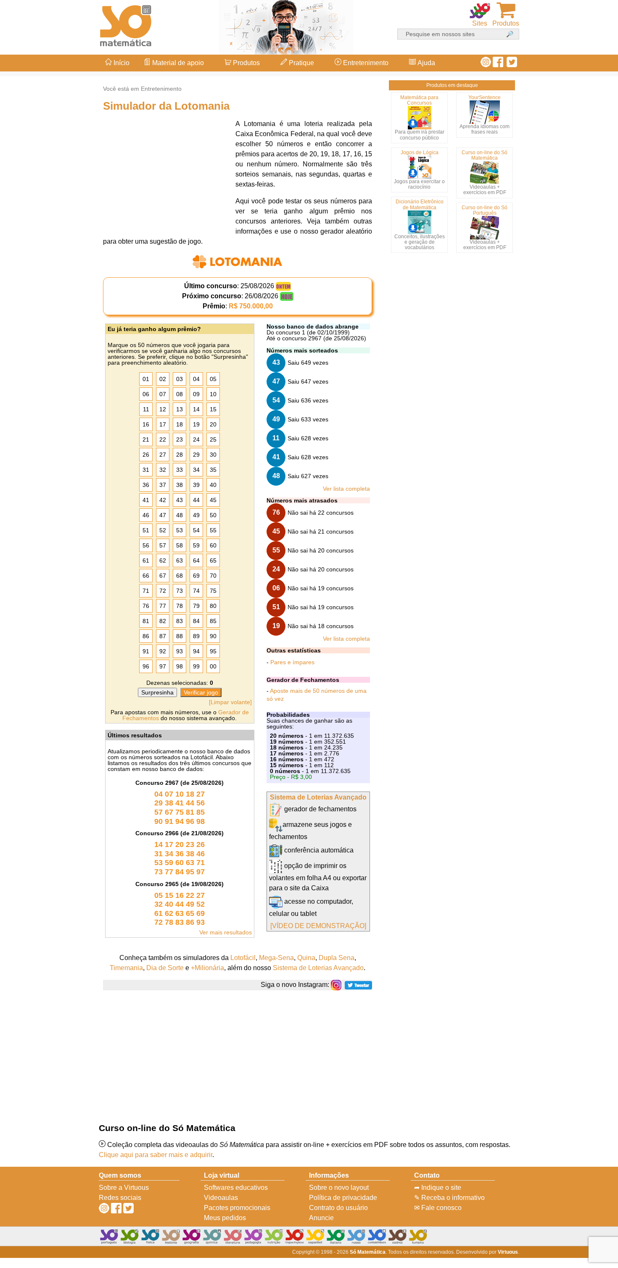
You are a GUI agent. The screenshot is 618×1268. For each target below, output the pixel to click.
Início (120, 62)
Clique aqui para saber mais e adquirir (155, 1154)
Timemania (126, 967)
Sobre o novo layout (339, 1187)
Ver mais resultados (225, 932)
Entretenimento (364, 62)
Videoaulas (221, 1197)
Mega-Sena (276, 957)
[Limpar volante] (230, 702)
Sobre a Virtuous (124, 1187)
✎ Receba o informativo (449, 1197)
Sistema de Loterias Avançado (318, 797)
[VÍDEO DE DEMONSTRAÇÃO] (318, 925)
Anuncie (321, 1217)
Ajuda (425, 62)
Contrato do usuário (338, 1207)
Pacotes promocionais (237, 1207)
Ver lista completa (346, 488)
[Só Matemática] (126, 24)
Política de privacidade (343, 1197)
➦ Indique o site (437, 1187)
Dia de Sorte (165, 967)
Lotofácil (243, 957)
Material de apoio (177, 62)
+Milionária (207, 967)
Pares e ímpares (292, 662)
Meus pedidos (225, 1217)
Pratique (300, 62)
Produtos (245, 62)
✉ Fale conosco (438, 1207)
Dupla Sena (336, 957)
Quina (306, 957)
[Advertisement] (584, 634)
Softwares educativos (236, 1187)
